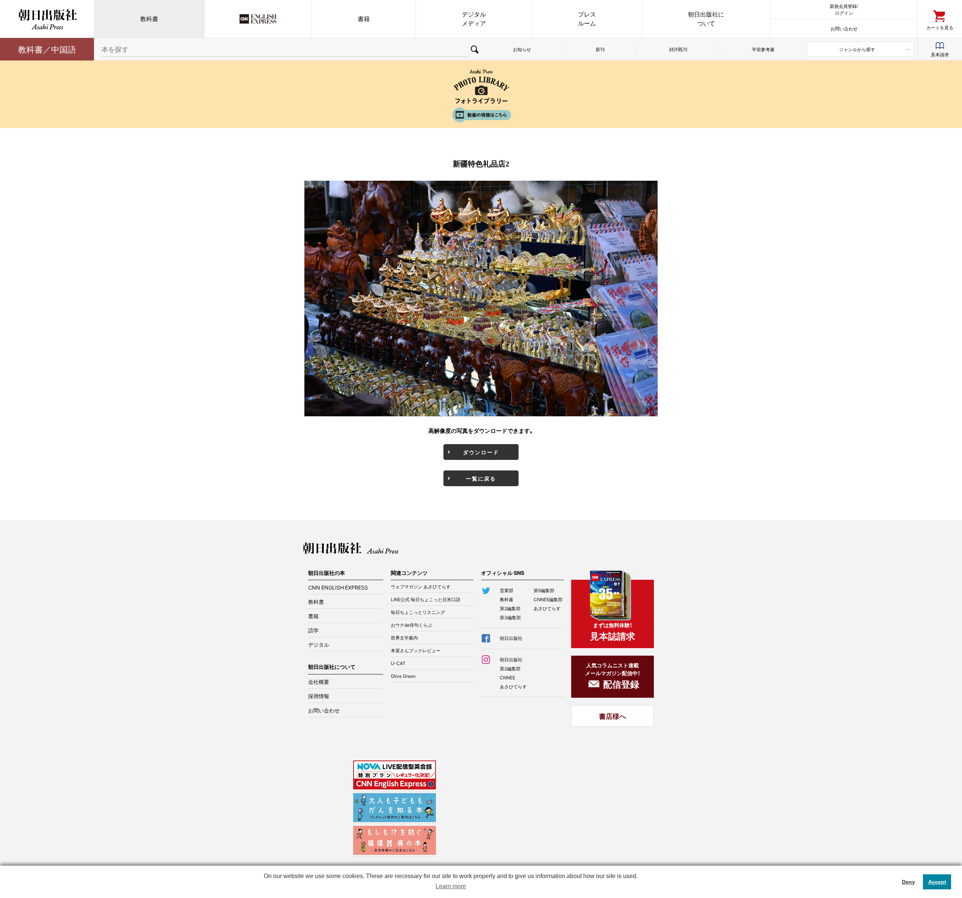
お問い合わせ (844, 28)
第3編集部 (510, 617)
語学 (313, 630)
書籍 (364, 18)
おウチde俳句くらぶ (411, 624)
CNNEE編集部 (548, 599)
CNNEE (507, 677)
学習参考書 (763, 49)
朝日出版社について (706, 18)
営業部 (506, 590)
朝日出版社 (47, 19)
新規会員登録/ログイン (844, 9)
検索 (475, 49)
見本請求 (940, 54)
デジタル (318, 644)
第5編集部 (544, 590)
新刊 (600, 49)
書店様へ (612, 716)
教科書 (149, 18)
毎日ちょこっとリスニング (418, 612)
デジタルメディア (474, 18)
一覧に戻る (481, 478)
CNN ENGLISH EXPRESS (338, 587)
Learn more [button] (451, 886)
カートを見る (939, 27)
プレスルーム (587, 18)
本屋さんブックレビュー (415, 650)
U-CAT (398, 663)
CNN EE (258, 19)
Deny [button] (908, 882)
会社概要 (318, 681)
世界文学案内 (404, 637)
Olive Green (403, 676)
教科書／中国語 (47, 49)
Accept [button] (937, 882)
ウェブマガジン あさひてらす (421, 586)
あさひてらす (547, 608)
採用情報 (318, 696)
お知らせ (522, 49)
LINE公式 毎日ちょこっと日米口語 (425, 599)
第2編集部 (510, 608)
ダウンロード (481, 452)
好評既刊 (678, 49)
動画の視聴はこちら (481, 115)
